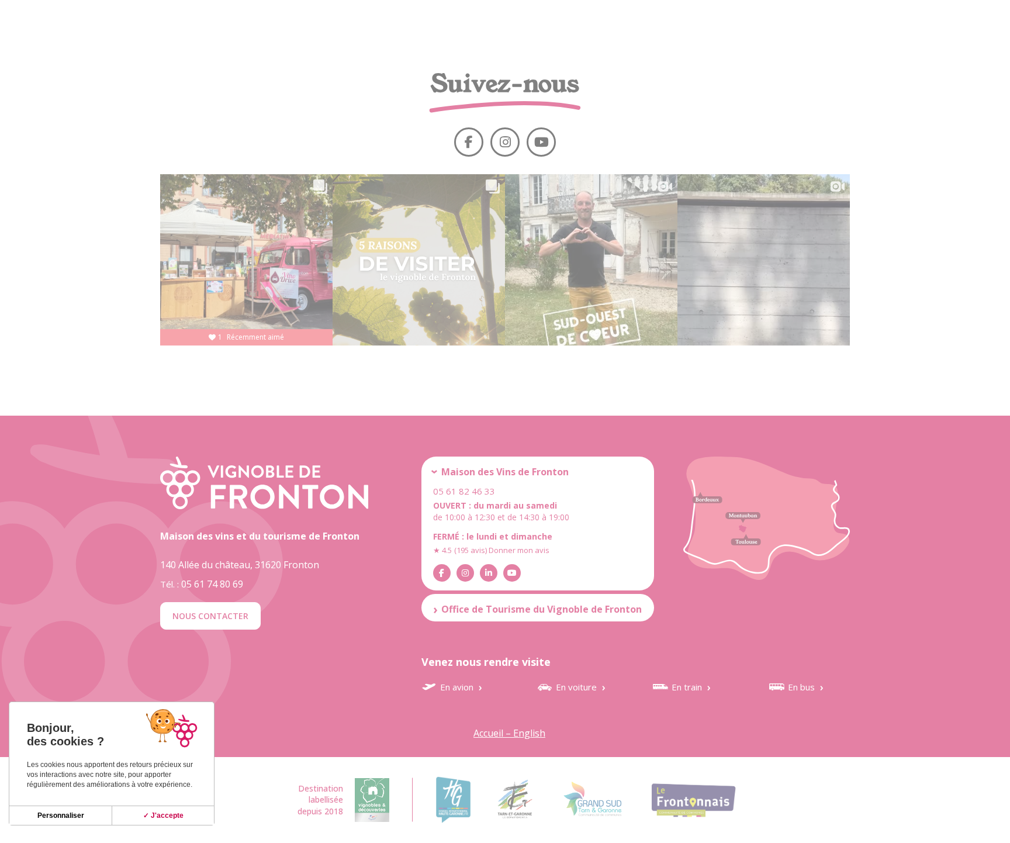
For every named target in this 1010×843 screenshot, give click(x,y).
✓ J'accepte (163, 815)
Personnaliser (60, 815)
